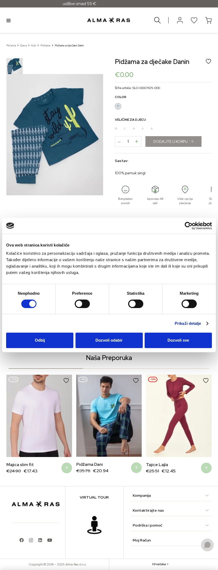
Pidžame (45, 45)
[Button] (180, 20)
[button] (14, 417)
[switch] (82, 304)
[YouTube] (49, 540)
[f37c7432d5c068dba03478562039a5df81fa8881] (94, 525)
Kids (33, 45)
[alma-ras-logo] (108, 20)
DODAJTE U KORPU (170, 141)
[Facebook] (21, 540)
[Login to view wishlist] (194, 20)
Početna (11, 45)
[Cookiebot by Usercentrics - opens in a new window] (188, 226)
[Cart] (208, 20)
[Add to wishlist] (66, 380)
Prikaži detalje (188, 323)
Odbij (40, 340)
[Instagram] (31, 540)
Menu (8, 20)
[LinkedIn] (40, 540)
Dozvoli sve (178, 340)
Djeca (23, 45)
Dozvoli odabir (109, 340)
